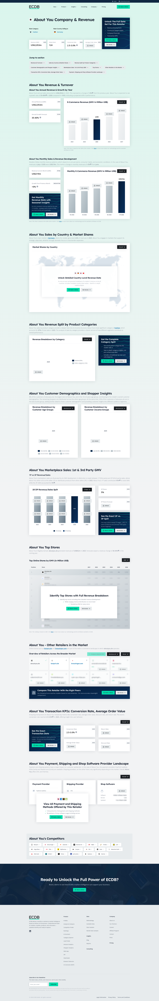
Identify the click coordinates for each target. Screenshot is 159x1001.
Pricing (104, 7)
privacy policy (42, 990)
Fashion (35, 32)
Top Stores (96, 67)
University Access (125, 1)
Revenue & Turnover (36, 63)
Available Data (90, 924)
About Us (112, 920)
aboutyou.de (67, 408)
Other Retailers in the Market (113, 67)
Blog (88, 940)
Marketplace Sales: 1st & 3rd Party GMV (75, 67)
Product (63, 7)
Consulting (84, 7)
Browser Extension (69, 961)
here (95, 148)
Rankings (66, 931)
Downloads (67, 958)
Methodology (90, 920)
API (64, 954)
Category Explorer (68, 937)
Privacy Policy (112, 997)
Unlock (91, 45)
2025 (125, 560)
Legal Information (101, 997)
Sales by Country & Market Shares (58, 63)
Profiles (66, 920)
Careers (112, 927)
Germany (60, 32)
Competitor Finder (69, 927)
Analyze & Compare (69, 924)
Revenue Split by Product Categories (85, 63)
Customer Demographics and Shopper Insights (44, 67)
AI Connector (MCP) (69, 965)
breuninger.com (61, 648)
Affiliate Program (114, 931)
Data (54, 7)
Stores (124, 654)
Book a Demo (124, 7)
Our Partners (113, 924)
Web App (66, 951)
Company (93, 7)
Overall (121, 102)
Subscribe (53, 984)
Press (111, 937)
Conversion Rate (71, 729)
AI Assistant (67, 934)
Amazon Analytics (68, 944)
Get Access (109, 44)
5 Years (86, 489)
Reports (89, 943)
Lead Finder (67, 941)
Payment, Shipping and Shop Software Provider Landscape (86, 72)
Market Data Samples (92, 931)
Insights (73, 7)
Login (115, 1)
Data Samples (90, 927)
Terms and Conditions (124, 997)
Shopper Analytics (69, 948)
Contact (112, 934)
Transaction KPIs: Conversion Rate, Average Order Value (47, 72)
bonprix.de (48, 648)
